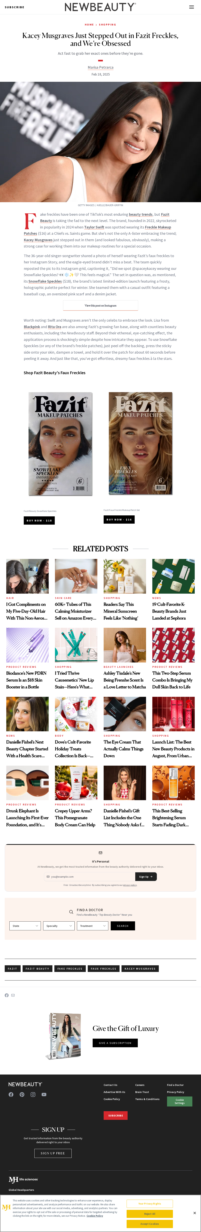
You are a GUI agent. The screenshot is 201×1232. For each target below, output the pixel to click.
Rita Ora (54, 326)
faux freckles (103, 968)
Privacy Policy (175, 1092)
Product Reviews (21, 667)
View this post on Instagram (100, 305)
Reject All (149, 1214)
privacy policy (130, 885)
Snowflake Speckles (45, 281)
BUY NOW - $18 (39, 520)
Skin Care (63, 598)
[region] (100, 1213)
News (156, 598)
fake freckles (70, 968)
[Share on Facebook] (7, 995)
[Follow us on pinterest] (22, 1094)
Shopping (107, 24)
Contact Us (110, 1085)
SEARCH (123, 926)
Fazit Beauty (37, 968)
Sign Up (144, 876)
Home (89, 24)
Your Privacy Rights (150, 1203)
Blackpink (32, 326)
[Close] (194, 1213)
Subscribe (15, 7)
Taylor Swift (94, 227)
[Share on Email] (13, 995)
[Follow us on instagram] (33, 1094)
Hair (10, 598)
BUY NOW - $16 (119, 519)
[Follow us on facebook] (11, 1094)
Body (59, 735)
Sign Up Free (53, 1153)
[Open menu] (191, 7)
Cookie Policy (112, 1099)
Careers (139, 1085)
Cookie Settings (180, 1101)
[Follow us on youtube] (44, 1094)
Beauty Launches (119, 667)
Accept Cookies (150, 1224)
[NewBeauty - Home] (100, 7)
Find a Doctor (175, 1085)
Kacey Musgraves (38, 239)
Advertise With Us (114, 1092)
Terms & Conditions (147, 1099)
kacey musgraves (140, 968)
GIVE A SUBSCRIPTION (115, 1043)
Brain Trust (142, 1092)
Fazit (12, 968)
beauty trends (141, 214)
